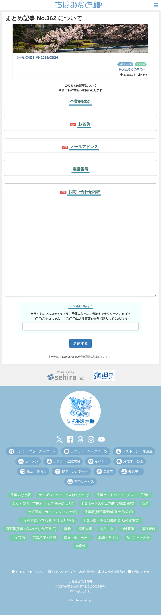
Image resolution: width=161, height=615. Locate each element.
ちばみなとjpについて (29, 571)
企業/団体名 (80, 101)
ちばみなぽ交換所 (63, 571)
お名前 (84, 124)
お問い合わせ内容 (84, 191)
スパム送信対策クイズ (80, 306)
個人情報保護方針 (113, 571)
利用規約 (88, 571)
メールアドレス (84, 146)
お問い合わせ (140, 571)
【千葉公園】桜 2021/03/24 (36, 58)
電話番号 (80, 169)
